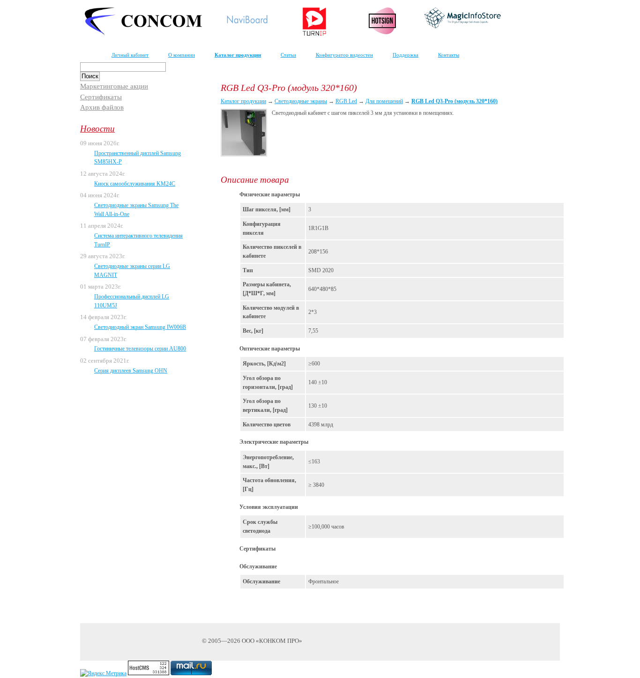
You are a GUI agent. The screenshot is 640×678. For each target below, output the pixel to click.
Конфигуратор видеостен (344, 55)
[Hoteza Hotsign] (382, 32)
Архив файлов (102, 107)
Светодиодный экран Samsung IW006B (140, 327)
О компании (181, 55)
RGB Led (346, 101)
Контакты (448, 55)
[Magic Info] (462, 26)
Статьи (288, 55)
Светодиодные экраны (301, 101)
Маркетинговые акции (114, 86)
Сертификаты (101, 97)
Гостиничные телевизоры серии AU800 (140, 348)
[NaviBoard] (246, 25)
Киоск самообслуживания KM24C (134, 183)
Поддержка (405, 55)
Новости (97, 129)
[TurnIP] (314, 33)
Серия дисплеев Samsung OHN (130, 370)
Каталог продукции (238, 55)
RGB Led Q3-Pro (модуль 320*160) (454, 101)
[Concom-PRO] (143, 33)
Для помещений (384, 101)
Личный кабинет (130, 55)
